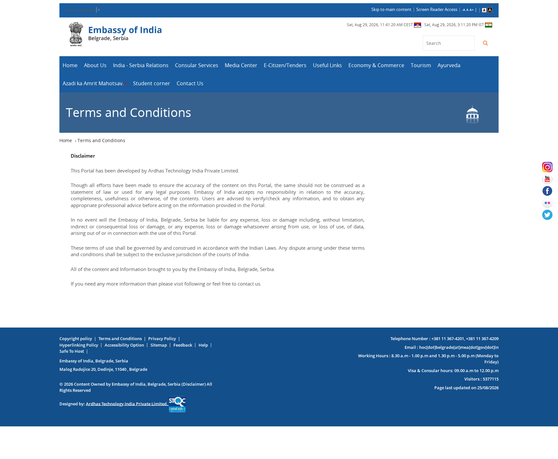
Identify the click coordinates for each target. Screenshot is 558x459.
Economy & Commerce (376, 65)
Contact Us (190, 83)
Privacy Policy (162, 338)
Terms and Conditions (120, 338)
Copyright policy (75, 338)
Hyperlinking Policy (78, 345)
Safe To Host (71, 351)
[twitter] (550, 215)
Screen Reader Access (436, 9)
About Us (95, 65)
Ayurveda (449, 65)
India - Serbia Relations (141, 65)
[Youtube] (550, 179)
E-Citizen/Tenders (285, 65)
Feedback (182, 345)
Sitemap (158, 345)
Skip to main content (391, 9)
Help (203, 345)
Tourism (421, 65)
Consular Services (196, 65)
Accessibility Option (124, 345)
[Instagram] (550, 167)
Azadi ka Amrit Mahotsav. (93, 83)
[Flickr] (550, 203)
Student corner (151, 83)
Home (70, 65)
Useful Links (327, 65)
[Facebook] (550, 191)
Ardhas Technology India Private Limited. (127, 403)
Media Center (241, 65)
